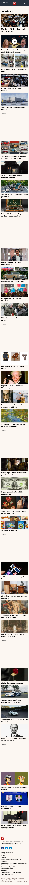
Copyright (3, 857)
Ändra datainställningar (7, 874)
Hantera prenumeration (7, 852)
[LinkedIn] (10, 848)
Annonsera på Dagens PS (8, 867)
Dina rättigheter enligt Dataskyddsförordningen (14, 863)
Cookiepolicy (4, 861)
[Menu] (27, 3)
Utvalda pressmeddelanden (8, 854)
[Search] (24, 3)
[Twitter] (6, 848)
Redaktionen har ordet (7, 868)
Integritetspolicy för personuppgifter (11, 859)
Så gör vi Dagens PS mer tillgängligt (11, 872)
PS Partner (4, 870)
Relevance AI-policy (6, 865)
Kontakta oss (4, 856)
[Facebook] (2, 848)
